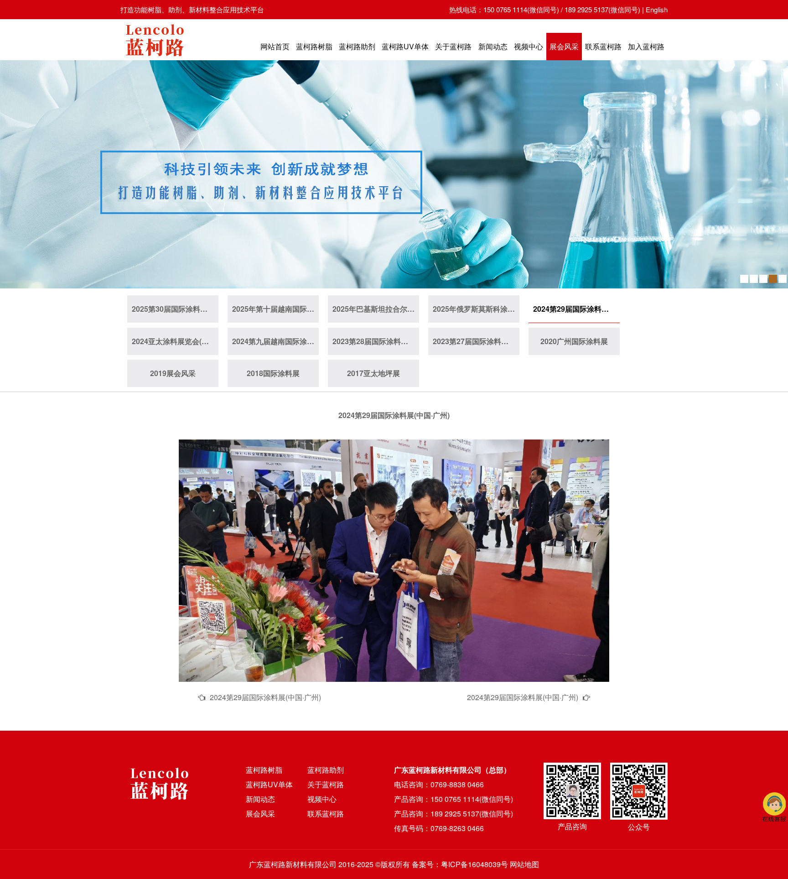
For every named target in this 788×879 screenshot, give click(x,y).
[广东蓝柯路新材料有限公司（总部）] (154, 58)
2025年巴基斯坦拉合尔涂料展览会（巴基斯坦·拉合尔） (375, 308)
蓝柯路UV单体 (405, 46)
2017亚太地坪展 (373, 373)
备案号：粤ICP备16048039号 (460, 864)
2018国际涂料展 (273, 373)
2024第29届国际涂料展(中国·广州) (576, 308)
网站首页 (275, 46)
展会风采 (564, 46)
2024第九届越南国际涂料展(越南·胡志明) (275, 341)
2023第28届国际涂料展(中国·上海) (375, 341)
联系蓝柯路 (603, 46)
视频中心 (528, 46)
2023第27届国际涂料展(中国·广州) (476, 341)
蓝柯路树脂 (314, 46)
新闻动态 (493, 46)
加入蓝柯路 (646, 46)
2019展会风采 (173, 373)
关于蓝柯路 (453, 46)
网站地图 (524, 864)
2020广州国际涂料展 (574, 341)
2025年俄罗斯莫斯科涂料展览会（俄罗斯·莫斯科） (476, 308)
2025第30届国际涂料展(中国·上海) (175, 308)
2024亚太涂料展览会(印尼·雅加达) (175, 341)
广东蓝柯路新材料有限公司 (293, 864)
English (657, 9)
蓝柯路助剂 (357, 46)
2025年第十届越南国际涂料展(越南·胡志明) (275, 308)
